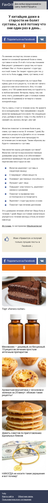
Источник (6, 226)
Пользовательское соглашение (16, 499)
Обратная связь (25, 496)
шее (20, 74)
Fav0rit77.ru (12, 4)
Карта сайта (8, 496)
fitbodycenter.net (34, 226)
